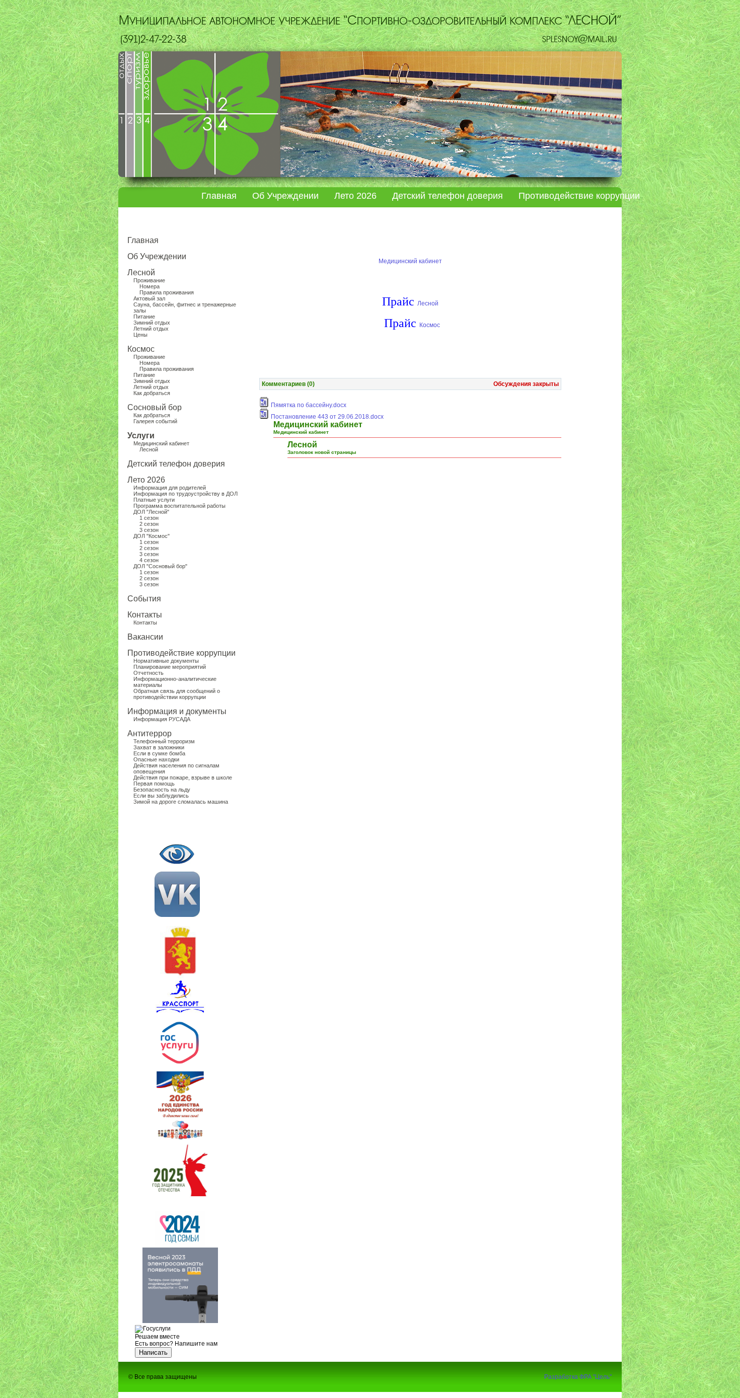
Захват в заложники (158, 747)
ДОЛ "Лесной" (151, 512)
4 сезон (149, 560)
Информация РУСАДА (161, 719)
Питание (144, 317)
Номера (149, 286)
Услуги (141, 435)
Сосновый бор (154, 407)
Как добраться (151, 393)
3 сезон (149, 530)
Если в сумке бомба (159, 753)
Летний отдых (151, 329)
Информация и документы (177, 711)
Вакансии (145, 637)
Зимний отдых (151, 323)
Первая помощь (154, 784)
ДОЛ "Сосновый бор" (160, 566)
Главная (219, 196)
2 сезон (149, 524)
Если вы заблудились (161, 796)
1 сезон (149, 518)
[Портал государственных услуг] (180, 1065)
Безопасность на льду (161, 790)
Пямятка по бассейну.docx (308, 405)
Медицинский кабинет (161, 443)
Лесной (141, 272)
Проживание (149, 280)
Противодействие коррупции (579, 196)
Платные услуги (154, 500)
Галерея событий (155, 421)
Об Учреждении (285, 196)
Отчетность (148, 673)
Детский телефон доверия (447, 196)
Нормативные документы (166, 661)
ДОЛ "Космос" (151, 536)
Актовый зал (149, 298)
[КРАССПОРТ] (177, 914)
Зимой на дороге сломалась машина (180, 802)
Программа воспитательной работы (179, 506)
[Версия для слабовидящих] (176, 854)
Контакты (144, 614)
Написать (153, 1352)
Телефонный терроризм (164, 741)
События (144, 598)
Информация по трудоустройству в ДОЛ (185, 494)
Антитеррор (149, 733)
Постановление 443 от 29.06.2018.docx (327, 416)
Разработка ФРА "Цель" (578, 1376)
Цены (140, 335)
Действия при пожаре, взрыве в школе (182, 777)
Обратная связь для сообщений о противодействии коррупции (176, 694)
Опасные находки (156, 759)
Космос (141, 349)
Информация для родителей (169, 488)
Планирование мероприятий (169, 667)
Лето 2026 (355, 196)
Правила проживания (166, 292)
